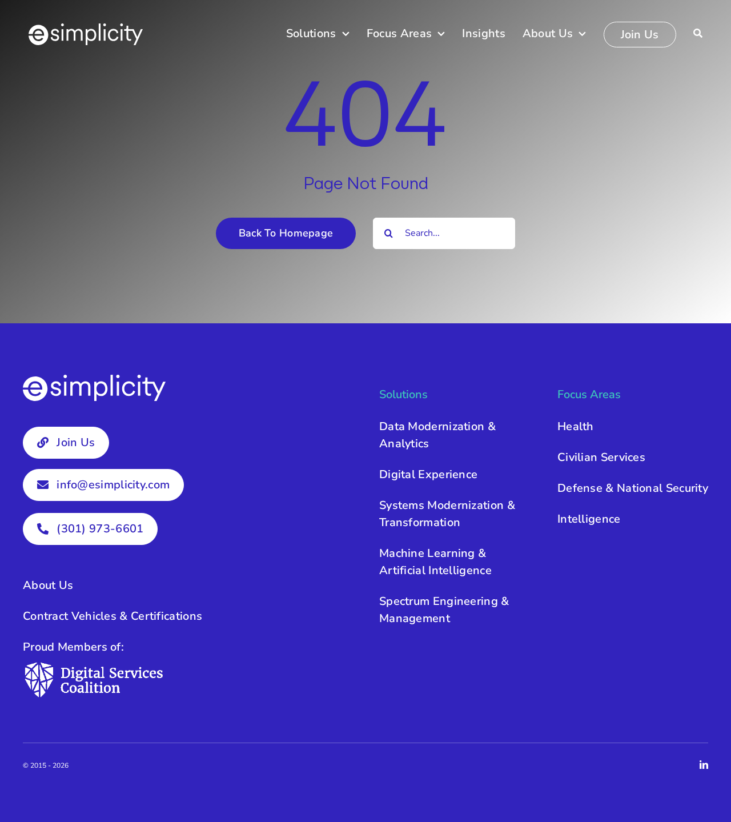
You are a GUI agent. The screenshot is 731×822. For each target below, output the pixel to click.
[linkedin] (704, 764)
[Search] (697, 34)
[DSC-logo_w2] (94, 665)
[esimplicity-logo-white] (86, 29)
